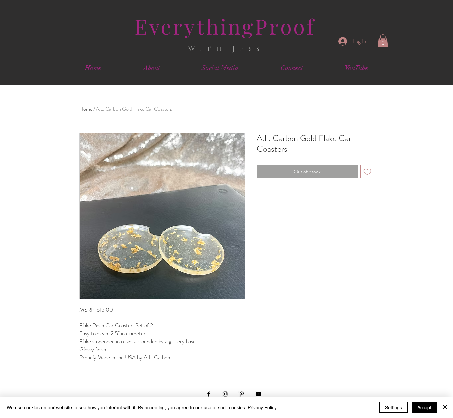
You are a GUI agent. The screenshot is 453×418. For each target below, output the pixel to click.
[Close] (445, 407)
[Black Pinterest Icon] (241, 394)
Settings (393, 407)
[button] (382, 40)
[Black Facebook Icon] (208, 394)
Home (85, 109)
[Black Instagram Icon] (225, 394)
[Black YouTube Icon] (258, 394)
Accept (424, 407)
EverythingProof (225, 26)
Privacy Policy (262, 407)
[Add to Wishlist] (367, 171)
